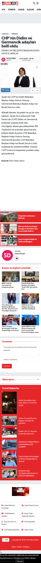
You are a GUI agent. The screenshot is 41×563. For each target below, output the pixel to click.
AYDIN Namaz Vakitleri (8, 515)
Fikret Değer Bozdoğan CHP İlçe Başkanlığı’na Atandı (10, 328)
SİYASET (15, 34)
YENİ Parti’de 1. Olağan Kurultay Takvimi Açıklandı (28, 307)
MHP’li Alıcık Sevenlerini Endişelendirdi (8, 285)
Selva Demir (20, 254)
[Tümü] (38, 380)
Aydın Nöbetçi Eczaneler (8, 507)
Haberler (5, 34)
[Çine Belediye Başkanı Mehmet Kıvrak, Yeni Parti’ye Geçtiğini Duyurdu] (11, 298)
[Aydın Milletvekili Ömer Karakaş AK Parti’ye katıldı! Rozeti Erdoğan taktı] (30, 320)
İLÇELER (30, 10)
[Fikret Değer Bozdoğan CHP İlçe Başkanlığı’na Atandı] (11, 320)
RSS (6, 540)
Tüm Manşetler (29, 522)
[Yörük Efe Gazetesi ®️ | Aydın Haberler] (10, 3)
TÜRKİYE (11, 10)
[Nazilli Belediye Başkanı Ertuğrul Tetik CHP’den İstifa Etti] (30, 277)
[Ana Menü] (37, 3)
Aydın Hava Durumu (32, 505)
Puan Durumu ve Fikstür (8, 523)
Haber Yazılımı (17, 547)
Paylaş (7, 90)
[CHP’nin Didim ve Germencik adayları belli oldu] (20, 75)
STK (3, 10)
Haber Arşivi (28, 530)
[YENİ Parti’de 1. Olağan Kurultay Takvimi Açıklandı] (30, 298)
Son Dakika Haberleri (11, 530)
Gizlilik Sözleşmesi (8, 561)
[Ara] (34, 3)
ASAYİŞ (21, 10)
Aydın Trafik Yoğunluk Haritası (28, 515)
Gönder (7, 366)
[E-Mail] (17, 259)
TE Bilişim (26, 547)
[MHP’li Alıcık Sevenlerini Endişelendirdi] (11, 277)
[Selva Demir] (7, 255)
